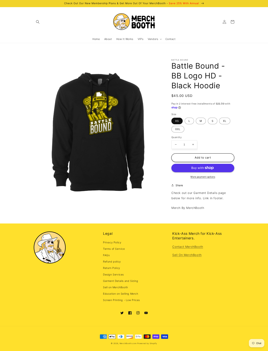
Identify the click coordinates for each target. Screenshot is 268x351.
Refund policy (112, 261)
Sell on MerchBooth (115, 287)
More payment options (203, 176)
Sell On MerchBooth (187, 255)
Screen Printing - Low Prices (121, 300)
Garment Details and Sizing (120, 280)
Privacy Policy (112, 242)
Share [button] (179, 185)
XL (224, 120)
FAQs (106, 255)
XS (177, 120)
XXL (177, 129)
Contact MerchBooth (187, 246)
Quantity (176, 137)
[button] (38, 22)
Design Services (113, 274)
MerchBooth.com (128, 343)
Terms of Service (114, 248)
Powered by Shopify (147, 343)
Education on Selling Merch (120, 293)
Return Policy (111, 267)
